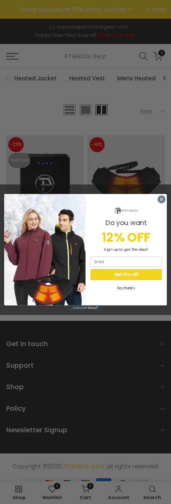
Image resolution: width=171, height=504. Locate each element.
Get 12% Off (126, 274)
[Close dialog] (161, 199)
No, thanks (125, 288)
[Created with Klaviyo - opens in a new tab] (85, 307)
